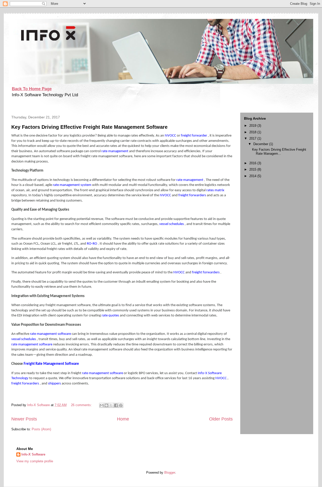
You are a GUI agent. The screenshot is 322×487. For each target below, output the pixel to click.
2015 (253, 169)
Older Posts (221, 418)
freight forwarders (192, 195)
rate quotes (111, 315)
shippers (55, 383)
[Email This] (101, 405)
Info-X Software (33, 454)
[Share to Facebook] (115, 405)
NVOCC (171, 136)
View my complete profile (34, 461)
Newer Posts (24, 418)
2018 (253, 132)
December (261, 144)
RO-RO (92, 244)
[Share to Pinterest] (120, 405)
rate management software (51, 334)
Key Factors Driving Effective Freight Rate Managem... (279, 151)
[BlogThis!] (106, 405)
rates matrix (215, 190)
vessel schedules (172, 224)
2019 (253, 125)
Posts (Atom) (41, 429)
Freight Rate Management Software (51, 364)
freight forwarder (194, 136)
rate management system (72, 185)
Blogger (169, 472)
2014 (253, 176)
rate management (115, 151)
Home (123, 418)
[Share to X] (111, 405)
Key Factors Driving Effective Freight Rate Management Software (89, 127)
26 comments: (82, 405)
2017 (253, 138)
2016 (253, 163)
